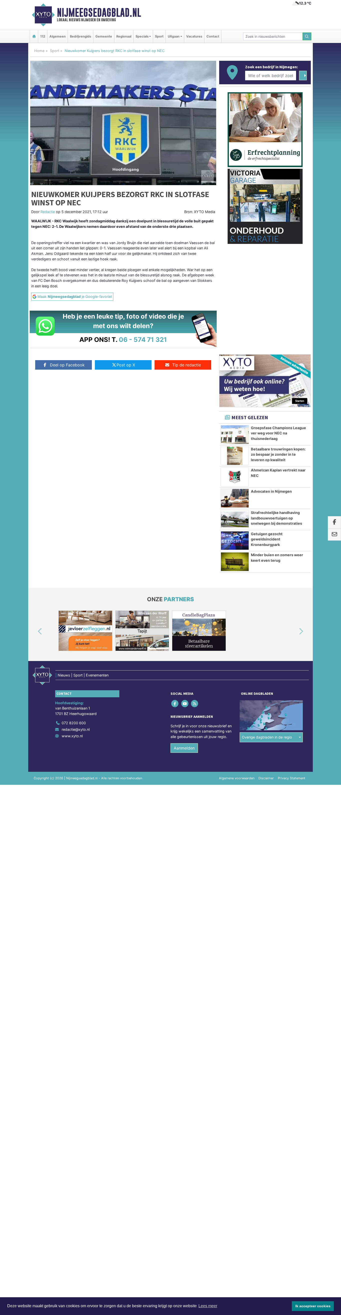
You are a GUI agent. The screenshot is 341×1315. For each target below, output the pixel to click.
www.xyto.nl (72, 736)
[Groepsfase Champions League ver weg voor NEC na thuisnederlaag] (235, 434)
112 (42, 36)
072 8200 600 (74, 723)
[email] (334, 535)
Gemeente (103, 36)
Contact (212, 36)
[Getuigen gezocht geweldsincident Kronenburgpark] (235, 540)
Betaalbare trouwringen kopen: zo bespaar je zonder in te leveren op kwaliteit (278, 454)
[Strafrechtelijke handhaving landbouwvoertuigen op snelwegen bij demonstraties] (235, 519)
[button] (34, 631)
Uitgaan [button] (173, 36)
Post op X (126, 364)
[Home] (34, 36)
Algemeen (57, 36)
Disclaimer (266, 778)
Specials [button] (142, 36)
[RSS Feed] (195, 703)
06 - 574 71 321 (143, 339)
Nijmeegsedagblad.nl (99, 12)
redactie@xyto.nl (76, 729)
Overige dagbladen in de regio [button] (267, 737)
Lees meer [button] (207, 1306)
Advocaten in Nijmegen (271, 491)
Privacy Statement (291, 778)
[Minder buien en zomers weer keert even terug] (235, 561)
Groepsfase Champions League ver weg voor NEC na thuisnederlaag (278, 433)
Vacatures (194, 36)
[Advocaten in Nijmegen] (235, 498)
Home (39, 51)
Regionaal (123, 36)
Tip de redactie (186, 364)
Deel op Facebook (67, 364)
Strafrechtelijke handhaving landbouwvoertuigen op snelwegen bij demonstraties (276, 517)
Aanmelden (184, 748)
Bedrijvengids (80, 36)
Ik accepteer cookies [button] (313, 1306)
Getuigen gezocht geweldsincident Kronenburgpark (267, 539)
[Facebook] (175, 703)
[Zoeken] (307, 36)
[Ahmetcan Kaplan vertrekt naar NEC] (235, 476)
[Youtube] (185, 703)
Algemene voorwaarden (236, 778)
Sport (159, 36)
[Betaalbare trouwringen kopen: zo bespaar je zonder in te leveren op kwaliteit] (235, 455)
